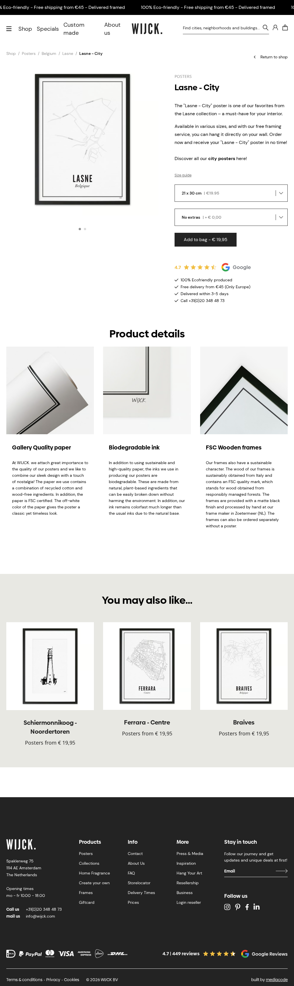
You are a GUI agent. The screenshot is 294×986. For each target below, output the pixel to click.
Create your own (94, 882)
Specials (48, 28)
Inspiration (186, 863)
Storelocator (139, 882)
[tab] (80, 229)
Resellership (188, 882)
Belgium (49, 53)
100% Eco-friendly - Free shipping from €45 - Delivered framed (208, 7)
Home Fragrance (94, 873)
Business (185, 892)
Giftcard (86, 902)
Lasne (67, 53)
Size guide (183, 175)
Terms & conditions (24, 980)
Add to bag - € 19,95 (205, 240)
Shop (25, 28)
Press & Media (190, 853)
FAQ (131, 873)
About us (112, 28)
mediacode (277, 980)
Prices (133, 902)
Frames (86, 892)
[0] (285, 27)
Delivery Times (141, 892)
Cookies (71, 980)
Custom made (73, 28)
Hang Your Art (189, 873)
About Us (136, 863)
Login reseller (189, 902)
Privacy (53, 980)
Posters (29, 53)
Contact (135, 853)
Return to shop (274, 56)
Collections (89, 863)
